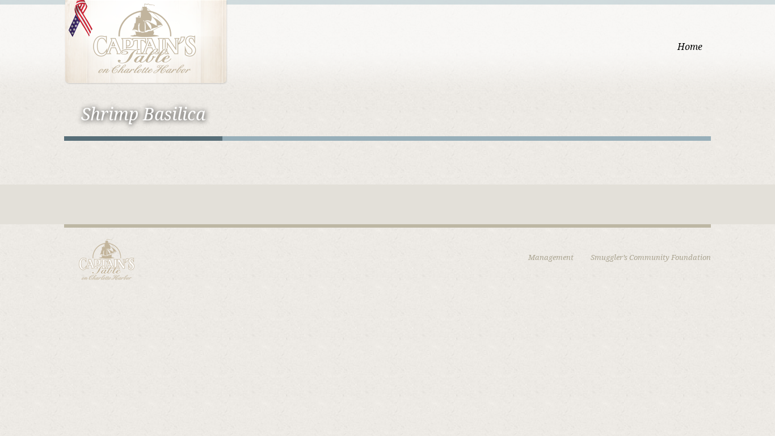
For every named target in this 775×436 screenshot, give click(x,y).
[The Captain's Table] (146, 41)
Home (689, 46)
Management (551, 257)
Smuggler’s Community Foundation (651, 257)
